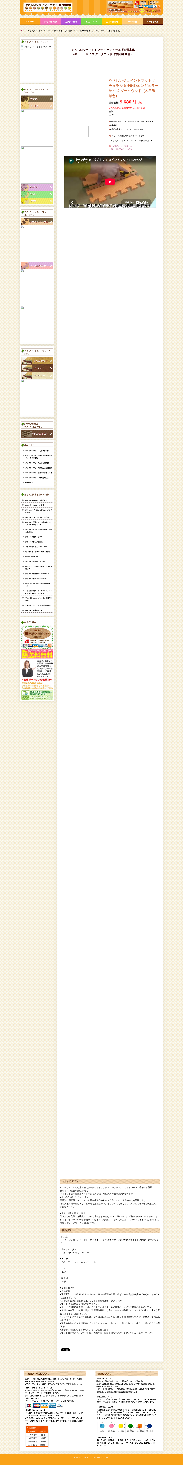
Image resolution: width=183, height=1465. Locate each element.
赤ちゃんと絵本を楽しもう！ (35, 610)
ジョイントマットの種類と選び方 (37, 478)
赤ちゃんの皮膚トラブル (34, 537)
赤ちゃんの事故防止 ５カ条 (35, 561)
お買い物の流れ (51, 21)
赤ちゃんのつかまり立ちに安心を (37, 517)
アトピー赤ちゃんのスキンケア (36, 546)
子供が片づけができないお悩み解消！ (38, 605)
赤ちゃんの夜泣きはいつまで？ (36, 578)
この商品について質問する (121, 146)
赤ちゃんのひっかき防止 (34, 542)
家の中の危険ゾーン (32, 556)
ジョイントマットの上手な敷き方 (37, 463)
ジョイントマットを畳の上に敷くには (38, 473)
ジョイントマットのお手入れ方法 (37, 451)
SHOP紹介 (132, 21)
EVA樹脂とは (30, 482)
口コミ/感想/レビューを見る (122, 149)
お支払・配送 (71, 21)
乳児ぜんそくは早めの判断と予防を (37, 551)
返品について (92, 21)
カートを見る (153, 21)
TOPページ (30, 21)
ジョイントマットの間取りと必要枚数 (38, 468)
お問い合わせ (112, 21)
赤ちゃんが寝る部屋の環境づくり (37, 573)
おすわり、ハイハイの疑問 (34, 505)
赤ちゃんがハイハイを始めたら (36, 500)
